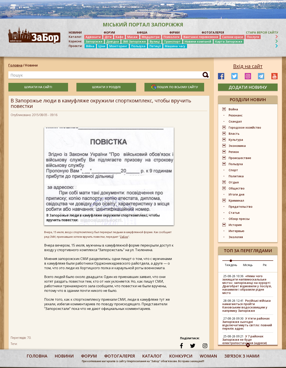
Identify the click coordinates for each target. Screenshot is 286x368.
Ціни (101, 46)
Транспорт (172, 41)
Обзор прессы (239, 219)
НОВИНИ (75, 32)
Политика (236, 176)
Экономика (237, 146)
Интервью (236, 231)
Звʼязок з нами (241, 356)
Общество (237, 188)
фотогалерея (119, 356)
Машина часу (175, 46)
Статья (234, 213)
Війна (90, 46)
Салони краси (232, 37)
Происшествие (240, 158)
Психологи (171, 37)
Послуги (253, 37)
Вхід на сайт (248, 66)
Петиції (155, 46)
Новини (31, 65)
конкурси (180, 356)
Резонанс (235, 115)
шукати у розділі (106, 87)
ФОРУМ (109, 32)
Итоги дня (236, 194)
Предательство (241, 207)
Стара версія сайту (262, 32)
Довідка (112, 41)
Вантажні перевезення (200, 37)
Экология (236, 237)
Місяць (248, 265)
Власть (234, 134)
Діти (108, 37)
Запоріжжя (94, 41)
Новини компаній (198, 41)
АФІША (142, 32)
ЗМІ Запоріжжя (134, 41)
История (235, 225)
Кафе (119, 37)
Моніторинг (118, 46)
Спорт (233, 170)
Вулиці (155, 41)
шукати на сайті (38, 87)
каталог (152, 356)
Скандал (235, 121)
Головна (15, 65)
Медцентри (151, 37)
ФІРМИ (174, 32)
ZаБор (124, 237)
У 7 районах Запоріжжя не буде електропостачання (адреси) (244, 339)
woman (208, 356)
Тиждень (231, 265)
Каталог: (75, 36)
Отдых (234, 182)
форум (89, 356)
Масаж (132, 37)
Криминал (236, 200)
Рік (265, 265)
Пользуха (138, 46)
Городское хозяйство (245, 127)
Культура (236, 140)
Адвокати (93, 37)
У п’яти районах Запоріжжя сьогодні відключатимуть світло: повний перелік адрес (247, 323)
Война (233, 109)
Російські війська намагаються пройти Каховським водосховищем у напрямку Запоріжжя (246, 306)
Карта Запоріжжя (228, 41)
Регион (234, 152)
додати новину (248, 87)
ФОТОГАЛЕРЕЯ (213, 32)
